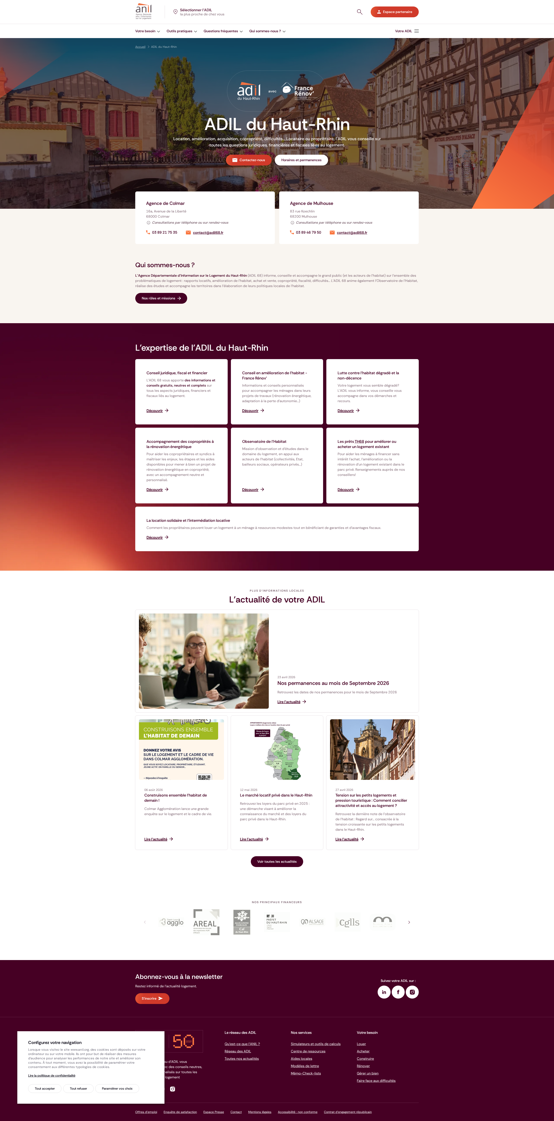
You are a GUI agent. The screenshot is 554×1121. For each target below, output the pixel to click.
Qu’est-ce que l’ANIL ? (242, 1044)
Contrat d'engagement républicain (348, 1112)
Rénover (363, 1066)
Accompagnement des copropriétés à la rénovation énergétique (180, 444)
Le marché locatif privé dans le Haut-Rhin (276, 795)
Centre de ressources (308, 1051)
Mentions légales (259, 1112)
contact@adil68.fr (208, 232)
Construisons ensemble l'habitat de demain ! (175, 798)
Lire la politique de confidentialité (51, 1075)
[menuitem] (407, 31)
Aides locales (301, 1058)
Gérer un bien (367, 1073)
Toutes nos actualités (242, 1058)
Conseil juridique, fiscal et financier (177, 373)
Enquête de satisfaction (180, 1112)
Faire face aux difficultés (376, 1080)
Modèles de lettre (305, 1066)
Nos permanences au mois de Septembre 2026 (333, 683)
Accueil (140, 47)
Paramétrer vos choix (117, 1088)
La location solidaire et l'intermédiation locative (188, 520)
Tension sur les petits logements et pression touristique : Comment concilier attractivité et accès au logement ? (371, 800)
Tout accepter (45, 1088)
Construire (365, 1058)
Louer (361, 1044)
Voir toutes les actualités (277, 861)
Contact (236, 1112)
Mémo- (306, 1073)
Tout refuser (78, 1088)
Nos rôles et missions (158, 298)
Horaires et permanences (301, 160)
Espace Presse (213, 1112)
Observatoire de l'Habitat (264, 441)
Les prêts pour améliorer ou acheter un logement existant (367, 444)
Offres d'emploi (146, 1112)
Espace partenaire (397, 12)
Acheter (363, 1051)
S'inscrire (149, 998)
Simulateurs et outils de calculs (316, 1044)
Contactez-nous (252, 160)
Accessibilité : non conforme (297, 1112)
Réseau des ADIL (238, 1051)
